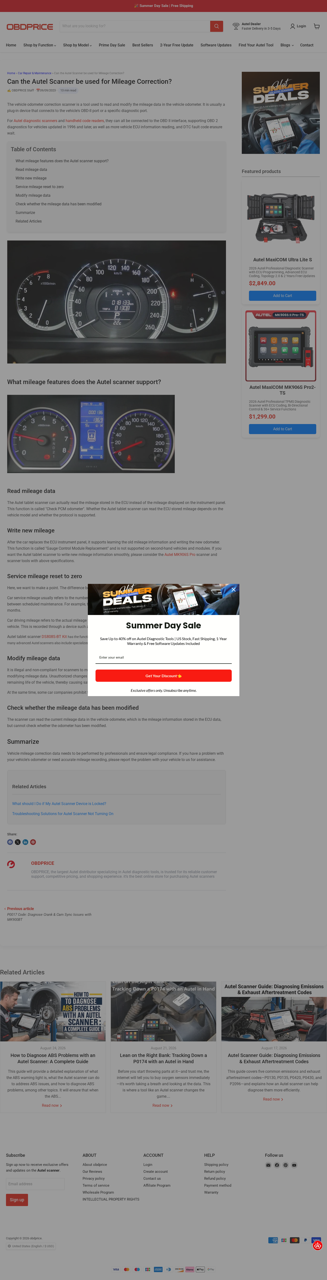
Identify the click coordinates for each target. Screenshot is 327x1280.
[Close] (233, 589)
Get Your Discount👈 (164, 675)
